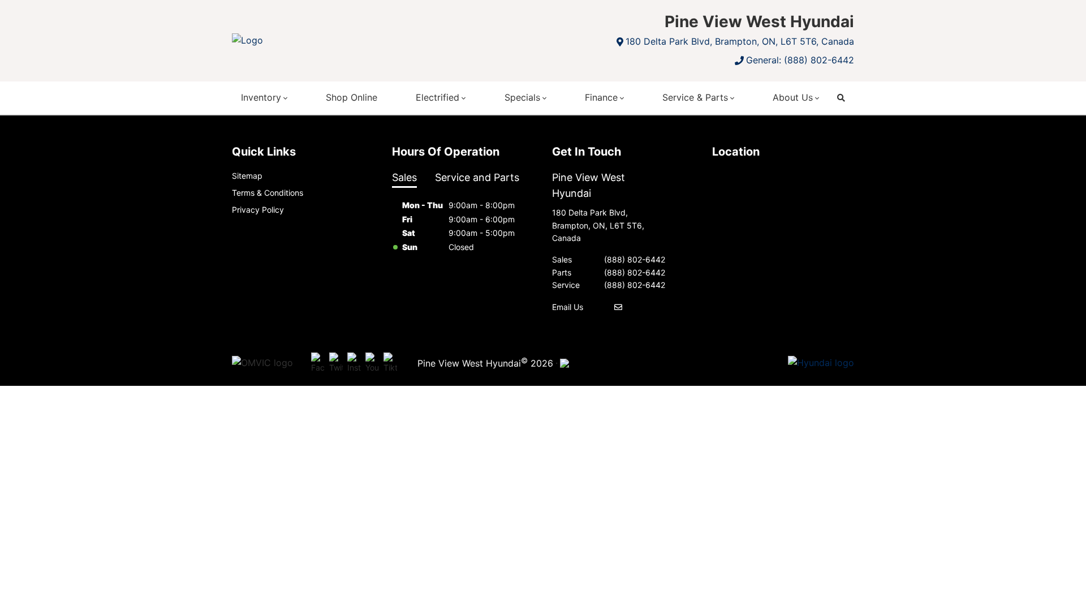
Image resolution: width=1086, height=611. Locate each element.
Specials (522, 97)
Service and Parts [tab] (477, 177)
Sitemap (247, 175)
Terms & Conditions (267, 192)
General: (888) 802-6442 (800, 60)
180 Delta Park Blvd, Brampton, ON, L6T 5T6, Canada (740, 41)
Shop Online (351, 97)
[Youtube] (372, 363)
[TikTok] (390, 363)
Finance (601, 97)
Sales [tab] (404, 177)
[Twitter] (336, 363)
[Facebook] (318, 363)
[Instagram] (354, 363)
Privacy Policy (258, 209)
